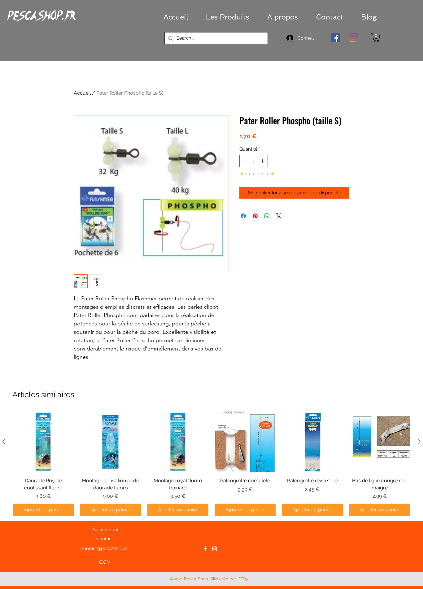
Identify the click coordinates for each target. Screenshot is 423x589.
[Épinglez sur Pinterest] (255, 216)
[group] (211, 463)
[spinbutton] (254, 161)
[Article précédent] (3, 441)
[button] (227, 17)
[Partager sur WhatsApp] (267, 216)
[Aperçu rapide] (43, 441)
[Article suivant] (419, 441)
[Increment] (263, 161)
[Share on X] (278, 216)
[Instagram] (354, 37)
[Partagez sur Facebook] (243, 216)
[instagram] (215, 549)
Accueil (82, 93)
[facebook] (205, 549)
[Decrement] (244, 161)
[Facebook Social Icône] (335, 37)
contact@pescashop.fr (104, 548)
